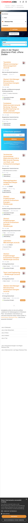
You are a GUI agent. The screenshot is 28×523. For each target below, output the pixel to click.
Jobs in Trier (4, 338)
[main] (14, 179)
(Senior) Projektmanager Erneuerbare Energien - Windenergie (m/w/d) (11, 257)
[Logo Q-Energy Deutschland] (24, 255)
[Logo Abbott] (24, 241)
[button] (25, 25)
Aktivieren (14, 139)
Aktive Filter (4, 40)
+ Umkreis (5, 25)
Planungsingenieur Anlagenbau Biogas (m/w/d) (10, 182)
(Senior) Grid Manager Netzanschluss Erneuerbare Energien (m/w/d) (11, 289)
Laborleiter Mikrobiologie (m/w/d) (11, 242)
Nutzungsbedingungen (8, 143)
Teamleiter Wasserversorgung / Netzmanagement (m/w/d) (10, 65)
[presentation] (20, 2)
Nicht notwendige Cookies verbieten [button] (14, 520)
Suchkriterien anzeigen (14, 147)
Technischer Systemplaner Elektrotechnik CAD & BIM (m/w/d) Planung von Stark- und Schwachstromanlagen (11, 159)
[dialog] (14, 510)
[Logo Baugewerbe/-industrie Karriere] (24, 104)
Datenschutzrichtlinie (17, 142)
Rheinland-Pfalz (13, 317)
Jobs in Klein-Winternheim (7, 330)
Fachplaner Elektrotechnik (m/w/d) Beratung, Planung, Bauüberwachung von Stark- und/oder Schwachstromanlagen (11, 108)
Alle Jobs (4, 70)
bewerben (23, 75)
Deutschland (4, 317)
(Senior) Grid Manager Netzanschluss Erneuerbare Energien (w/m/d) (11, 82)
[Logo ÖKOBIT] (24, 181)
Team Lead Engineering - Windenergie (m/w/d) (11, 273)
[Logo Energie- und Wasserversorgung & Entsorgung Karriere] (24, 80)
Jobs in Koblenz (5, 335)
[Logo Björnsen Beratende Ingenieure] (24, 63)
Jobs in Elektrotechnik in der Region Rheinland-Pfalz (14, 350)
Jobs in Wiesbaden (6, 327)
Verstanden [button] (14, 516)
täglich (20, 135)
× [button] (26, 499)
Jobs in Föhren (5, 333)
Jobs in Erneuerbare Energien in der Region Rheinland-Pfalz (11, 346)
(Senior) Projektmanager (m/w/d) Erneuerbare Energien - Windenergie (11, 200)
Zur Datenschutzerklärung (18, 508)
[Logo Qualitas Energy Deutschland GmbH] (24, 197)
